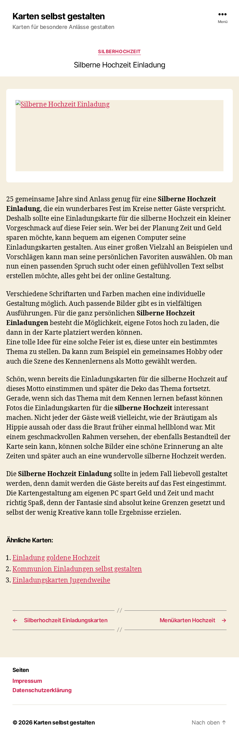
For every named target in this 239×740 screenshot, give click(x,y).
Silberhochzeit (119, 51)
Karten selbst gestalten (58, 16)
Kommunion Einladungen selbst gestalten (77, 569)
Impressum (27, 681)
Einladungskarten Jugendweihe (61, 580)
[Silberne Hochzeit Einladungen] (119, 135)
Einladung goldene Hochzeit (56, 558)
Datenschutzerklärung (42, 690)
